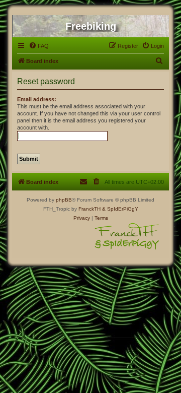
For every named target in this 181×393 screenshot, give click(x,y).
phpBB (64, 200)
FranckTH (89, 209)
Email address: (36, 99)
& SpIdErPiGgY (120, 209)
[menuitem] (39, 46)
